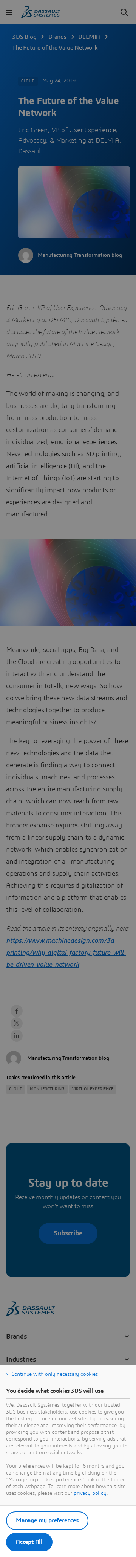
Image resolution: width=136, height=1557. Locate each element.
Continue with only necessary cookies (54, 1374)
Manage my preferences (47, 1520)
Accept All (29, 1542)
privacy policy (90, 1493)
